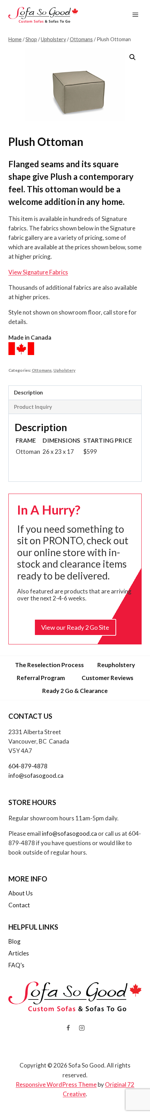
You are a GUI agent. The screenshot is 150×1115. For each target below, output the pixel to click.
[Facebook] (68, 1028)
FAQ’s (16, 965)
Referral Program (41, 677)
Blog (14, 941)
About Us (20, 893)
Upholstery (64, 370)
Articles (18, 953)
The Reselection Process (49, 665)
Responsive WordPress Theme (56, 1084)
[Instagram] (82, 1028)
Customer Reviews (107, 677)
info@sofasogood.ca (35, 775)
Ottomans (42, 370)
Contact (19, 905)
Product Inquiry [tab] (33, 407)
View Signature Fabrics (38, 272)
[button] (132, 57)
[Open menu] (135, 14)
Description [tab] (28, 392)
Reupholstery (116, 665)
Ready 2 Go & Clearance (75, 690)
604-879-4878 (27, 766)
